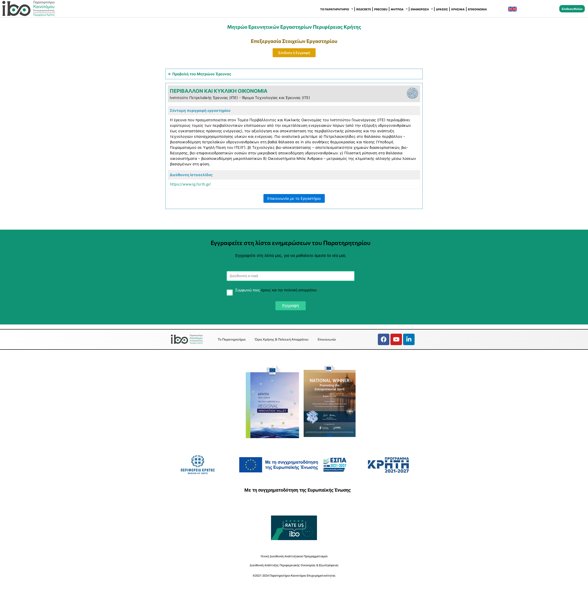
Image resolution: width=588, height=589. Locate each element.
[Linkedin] (409, 339)
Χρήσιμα (458, 9)
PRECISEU (380, 9)
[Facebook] (383, 339)
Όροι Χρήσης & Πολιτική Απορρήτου (281, 339)
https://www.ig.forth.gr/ (190, 184)
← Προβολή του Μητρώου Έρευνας (199, 74)
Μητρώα (397, 9)
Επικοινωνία (477, 9)
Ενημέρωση (420, 9)
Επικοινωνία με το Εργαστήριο (294, 198)
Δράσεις (442, 9)
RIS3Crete (363, 9)
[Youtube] (396, 339)
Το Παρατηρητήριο (334, 9)
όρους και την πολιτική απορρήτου (289, 290)
